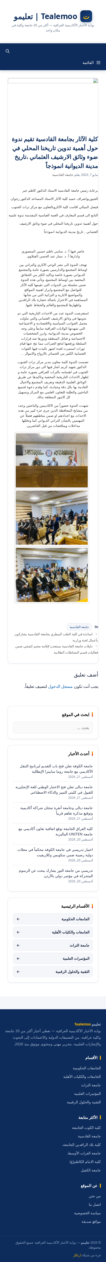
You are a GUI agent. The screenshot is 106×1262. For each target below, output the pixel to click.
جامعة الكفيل (91, 1170)
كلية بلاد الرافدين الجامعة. (81, 1144)
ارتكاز (77, 1255)
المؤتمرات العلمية (53, 958)
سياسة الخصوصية (87, 1213)
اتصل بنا (95, 1204)
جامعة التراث (53, 945)
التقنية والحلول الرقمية (53, 971)
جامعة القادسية (79, 627)
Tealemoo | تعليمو (45, 16)
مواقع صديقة (91, 1221)
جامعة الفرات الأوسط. (84, 1153)
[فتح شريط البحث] (7, 51)
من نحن (95, 1196)
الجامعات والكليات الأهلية (53, 932)
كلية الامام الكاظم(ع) (85, 1161)
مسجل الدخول (60, 686)
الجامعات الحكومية (53, 918)
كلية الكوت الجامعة (86, 1127)
